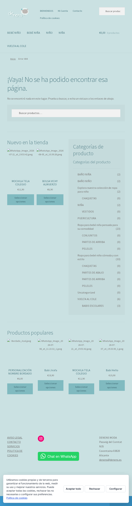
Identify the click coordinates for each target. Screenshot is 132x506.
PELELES (87, 248)
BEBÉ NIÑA (33, 32)
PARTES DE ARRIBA (93, 242)
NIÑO (49, 32)
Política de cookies (50, 18)
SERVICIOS (13, 446)
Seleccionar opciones (20, 199)
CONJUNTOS (89, 235)
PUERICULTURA (87, 218)
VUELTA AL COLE (16, 46)
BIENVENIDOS (46, 10)
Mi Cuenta (63, 10)
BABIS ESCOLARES (93, 305)
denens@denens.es (110, 459)
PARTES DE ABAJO (93, 272)
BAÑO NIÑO (85, 181)
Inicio (13, 58)
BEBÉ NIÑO (14, 32)
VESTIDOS (88, 211)
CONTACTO (14, 442)
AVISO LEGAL (14, 437)
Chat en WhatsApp (61, 456)
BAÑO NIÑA (84, 174)
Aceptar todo (73, 488)
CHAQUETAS (89, 198)
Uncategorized (86, 292)
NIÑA (62, 32)
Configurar (115, 488)
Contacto (77, 10)
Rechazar (94, 488)
